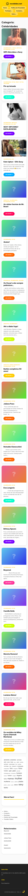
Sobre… (14, 14)
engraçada (20, 766)
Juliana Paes (7, 838)
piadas (20, 781)
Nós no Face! (9, 797)
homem (19, 773)
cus (10, 766)
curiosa (19, 764)
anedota (6, 760)
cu (16, 764)
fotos (20, 768)
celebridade (12, 764)
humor (10, 775)
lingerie (19, 775)
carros (21, 762)
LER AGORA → (9, 56)
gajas (14, 771)
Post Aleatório (5, 883)
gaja (10, 771)
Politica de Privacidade (18, 8)
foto (11, 768)
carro (17, 762)
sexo (16, 785)
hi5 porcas (13, 773)
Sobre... (6, 811)
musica (12, 781)
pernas (16, 781)
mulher (18, 778)
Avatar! (6, 845)
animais (19, 760)
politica (8, 785)
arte (5, 762)
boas (15, 762)
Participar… (8, 11)
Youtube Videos (8, 819)
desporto (14, 766)
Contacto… (19, 11)
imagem (14, 775)
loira (5, 779)
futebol (6, 771)
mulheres (7, 781)
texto (6, 788)
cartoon (6, 764)
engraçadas (6, 768)
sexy (21, 784)
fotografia (15, 768)
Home (5, 8)
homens (5, 775)
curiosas (6, 766)
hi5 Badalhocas (7, 773)
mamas (10, 778)
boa (12, 762)
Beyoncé (6, 831)
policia (5, 785)
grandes (18, 770)
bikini (8, 762)
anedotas (13, 760)
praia (12, 785)
